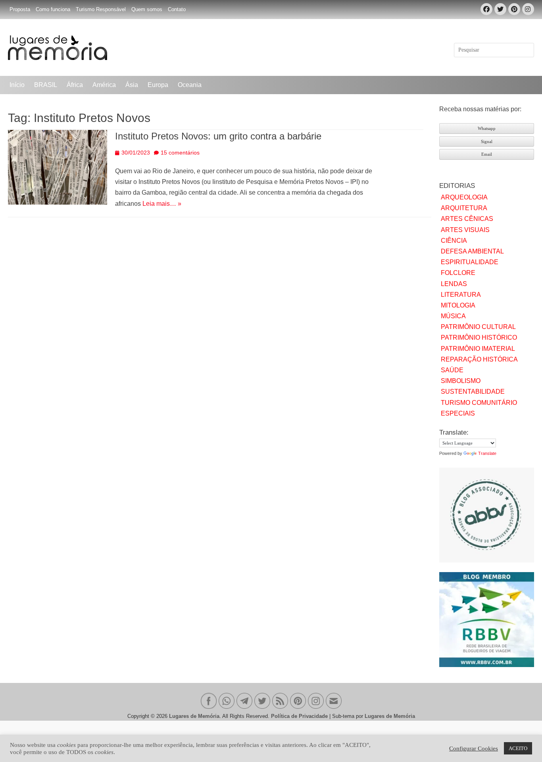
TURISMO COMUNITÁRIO (479, 402)
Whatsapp (487, 128)
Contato (177, 9)
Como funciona (53, 9)
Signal (486, 141)
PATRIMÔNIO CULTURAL (478, 326)
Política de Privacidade (299, 716)
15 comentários (180, 152)
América (104, 84)
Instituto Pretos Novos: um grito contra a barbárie (218, 136)
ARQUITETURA (464, 208)
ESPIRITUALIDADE (469, 262)
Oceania (190, 84)
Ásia (131, 84)
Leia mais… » (161, 203)
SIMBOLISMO (460, 380)
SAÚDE (452, 370)
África (75, 84)
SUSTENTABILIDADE (473, 391)
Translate (487, 453)
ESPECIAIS (458, 413)
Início (17, 84)
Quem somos (146, 9)
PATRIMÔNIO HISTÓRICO (479, 337)
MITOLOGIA (458, 305)
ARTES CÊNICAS (467, 218)
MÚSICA (453, 316)
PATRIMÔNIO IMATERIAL (478, 348)
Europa (158, 84)
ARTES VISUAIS (465, 229)
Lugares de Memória (194, 716)
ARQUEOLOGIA (464, 197)
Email (486, 154)
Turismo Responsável (101, 9)
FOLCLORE (458, 272)
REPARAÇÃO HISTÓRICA (479, 359)
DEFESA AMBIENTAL (472, 251)
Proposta (20, 9)
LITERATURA (461, 294)
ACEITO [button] (518, 748)
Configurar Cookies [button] (473, 748)
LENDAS (454, 283)
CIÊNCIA (454, 240)
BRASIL (45, 84)
